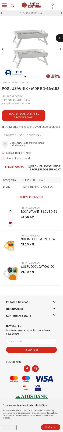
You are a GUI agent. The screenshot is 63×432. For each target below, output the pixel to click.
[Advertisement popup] (31, 216)
